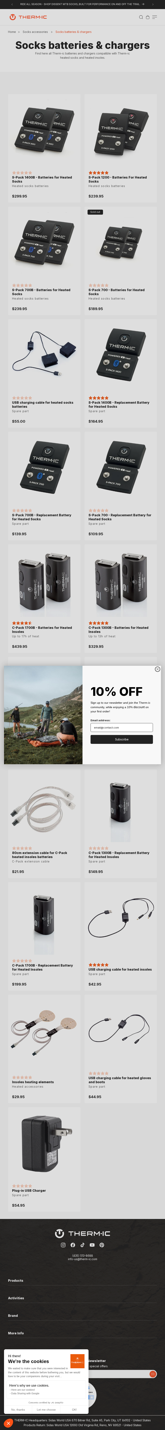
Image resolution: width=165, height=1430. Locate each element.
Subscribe (122, 739)
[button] (8, 1423)
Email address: (100, 720)
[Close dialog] (157, 669)
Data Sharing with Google (25, 1393)
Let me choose (46, 1409)
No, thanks (18, 1409)
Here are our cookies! (23, 1389)
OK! (74, 1409)
